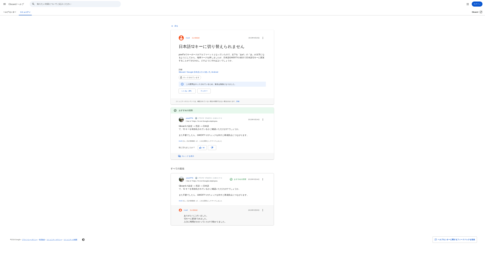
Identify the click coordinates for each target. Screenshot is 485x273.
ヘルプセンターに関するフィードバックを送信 (456, 239)
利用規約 (42, 240)
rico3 (180, 141)
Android (214, 72)
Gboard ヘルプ (16, 4)
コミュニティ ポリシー (54, 240)
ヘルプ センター (9, 12)
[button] (5, 4)
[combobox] (79, 4)
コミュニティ (25, 12)
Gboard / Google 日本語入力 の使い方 (194, 72)
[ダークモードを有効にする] (83, 240)
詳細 (237, 101)
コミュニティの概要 (70, 240)
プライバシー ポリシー (30, 240)
